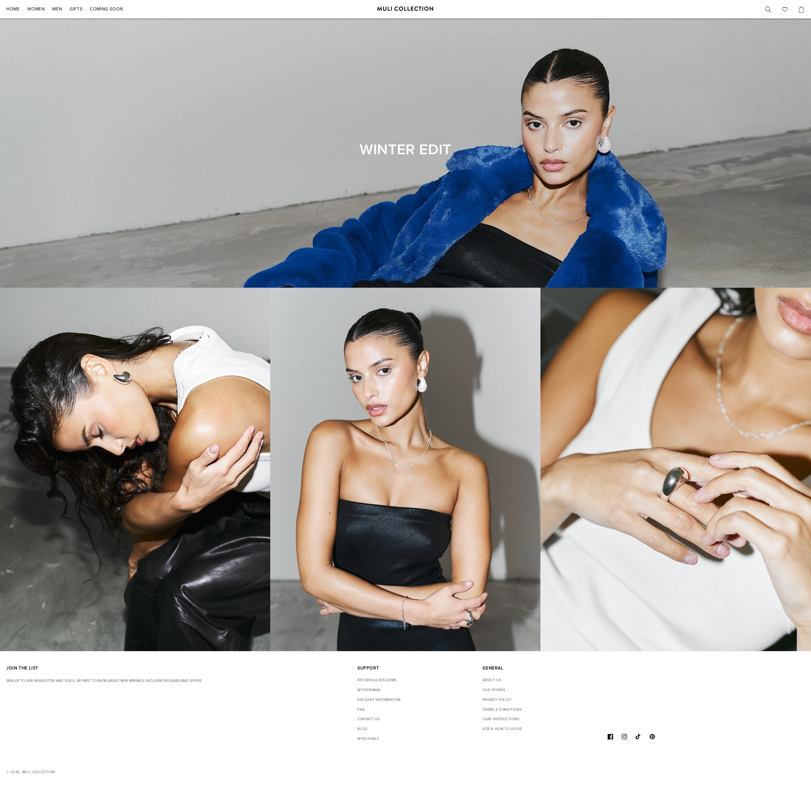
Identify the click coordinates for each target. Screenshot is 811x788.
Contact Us (368, 719)
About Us (491, 680)
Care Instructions (500, 719)
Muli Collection (38, 772)
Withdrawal (369, 690)
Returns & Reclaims (376, 680)
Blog (362, 729)
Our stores (493, 690)
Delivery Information (379, 700)
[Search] (768, 9)
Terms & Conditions (501, 710)
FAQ (361, 710)
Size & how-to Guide (502, 729)
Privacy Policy (496, 700)
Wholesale (368, 739)
